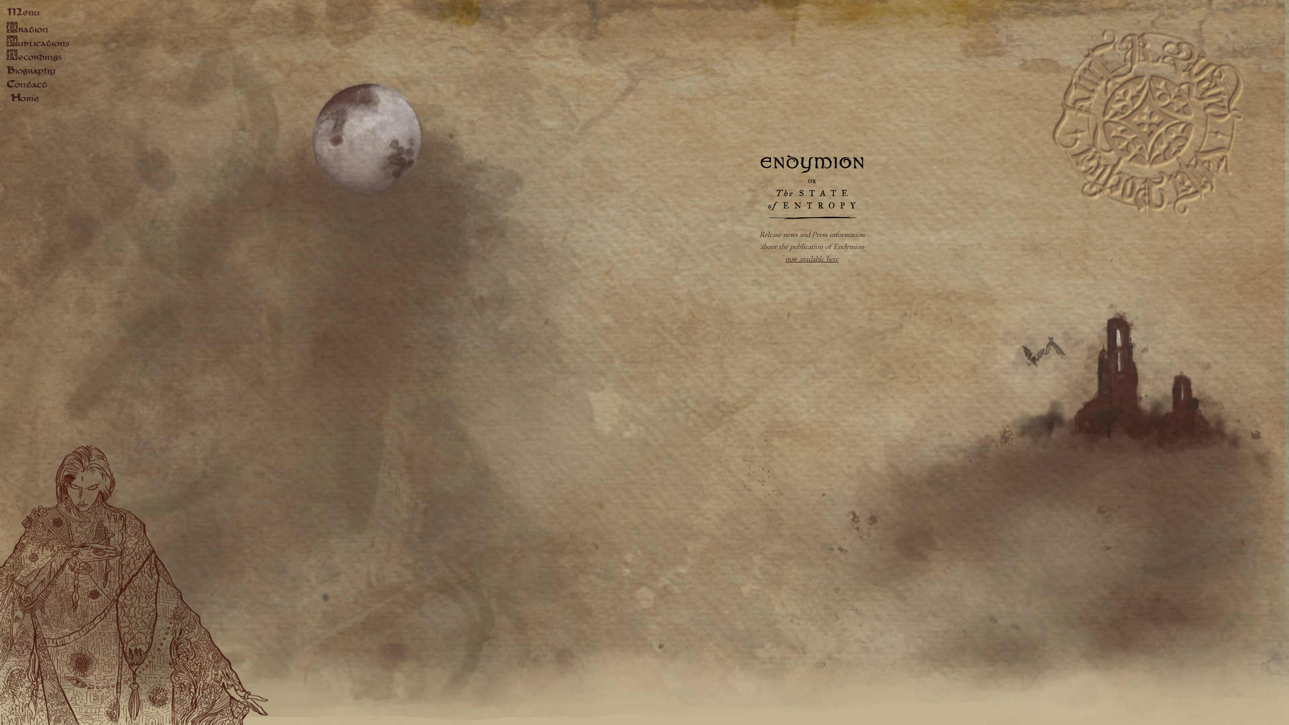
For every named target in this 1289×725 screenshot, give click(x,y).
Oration (27, 29)
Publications (38, 43)
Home (24, 99)
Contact (27, 85)
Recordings (34, 56)
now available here (812, 258)
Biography (31, 71)
